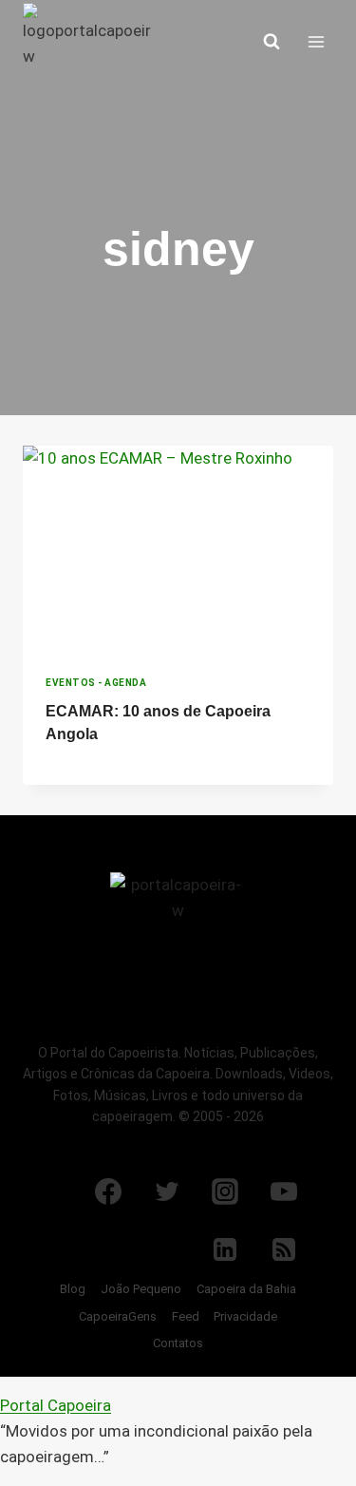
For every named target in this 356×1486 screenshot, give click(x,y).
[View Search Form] (271, 42)
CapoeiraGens (118, 1316)
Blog (72, 1289)
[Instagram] (225, 1191)
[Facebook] (108, 1191)
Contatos (178, 1343)
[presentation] (178, 549)
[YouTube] (283, 1191)
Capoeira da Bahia (246, 1289)
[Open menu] (315, 41)
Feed (185, 1316)
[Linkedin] (225, 1249)
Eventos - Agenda (96, 682)
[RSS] (283, 1249)
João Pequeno (141, 1289)
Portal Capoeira (55, 1405)
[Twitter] (167, 1191)
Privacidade (245, 1316)
